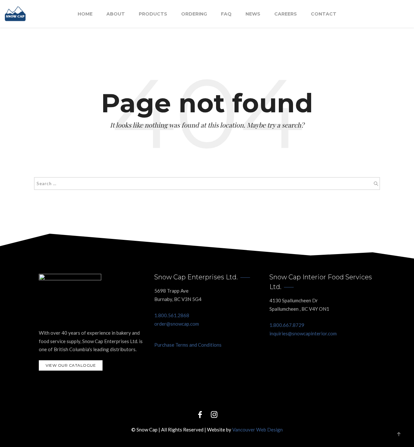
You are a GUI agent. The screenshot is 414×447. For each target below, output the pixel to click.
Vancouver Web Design (257, 429)
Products (153, 14)
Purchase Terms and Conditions (188, 345)
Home (85, 14)
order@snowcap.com (176, 324)
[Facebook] (200, 414)
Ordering (194, 14)
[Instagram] (214, 414)
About (115, 14)
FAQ (226, 14)
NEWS (252, 14)
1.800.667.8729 (286, 325)
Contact (323, 14)
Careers (285, 14)
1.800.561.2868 (171, 315)
